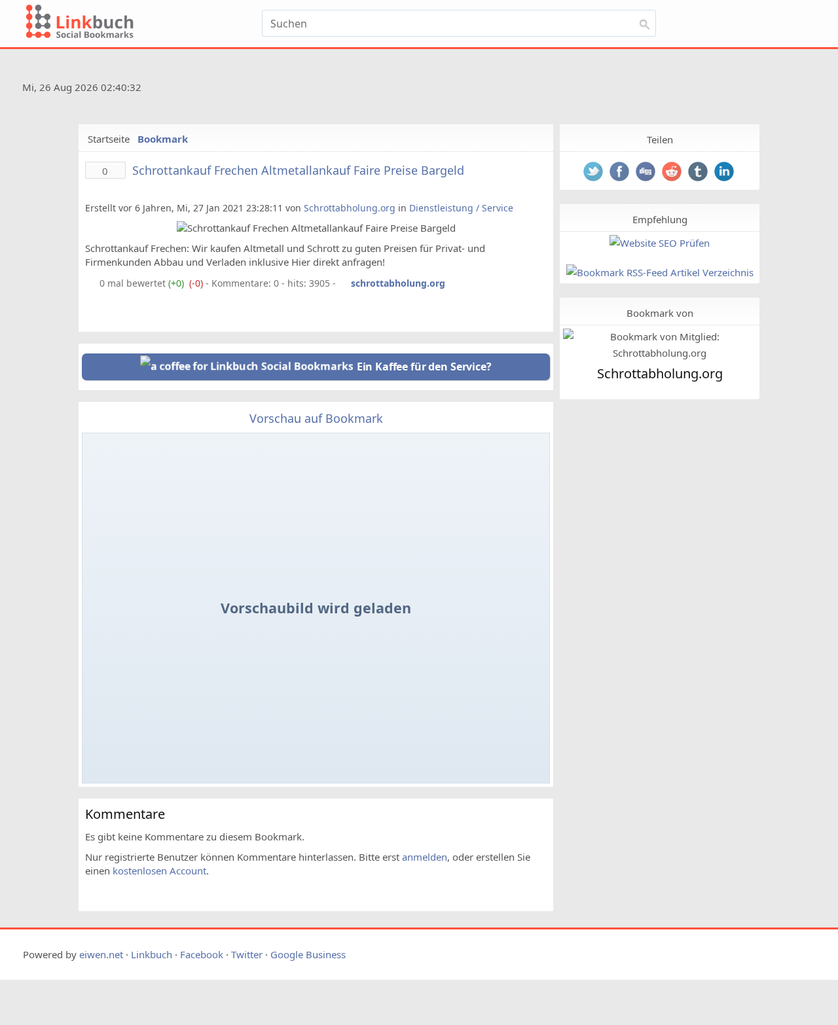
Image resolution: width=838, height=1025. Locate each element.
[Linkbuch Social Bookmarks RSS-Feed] (778, 89)
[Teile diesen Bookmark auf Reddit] (673, 173)
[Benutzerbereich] (754, 27)
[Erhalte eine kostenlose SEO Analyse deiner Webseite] (659, 243)
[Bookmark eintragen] (787, 27)
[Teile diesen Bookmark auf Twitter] (594, 173)
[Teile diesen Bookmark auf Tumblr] (699, 173)
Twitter (247, 954)
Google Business (308, 954)
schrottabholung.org (398, 283)
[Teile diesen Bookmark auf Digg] (647, 173)
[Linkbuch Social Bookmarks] (139, 23)
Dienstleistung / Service (461, 208)
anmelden (424, 856)
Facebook (201, 954)
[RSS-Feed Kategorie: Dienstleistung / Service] (91, 283)
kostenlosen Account (159, 870)
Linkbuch (151, 954)
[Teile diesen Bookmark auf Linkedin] (725, 173)
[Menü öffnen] (698, 27)
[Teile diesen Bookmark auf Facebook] (620, 173)
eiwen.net (101, 954)
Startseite (109, 138)
